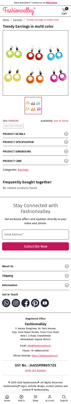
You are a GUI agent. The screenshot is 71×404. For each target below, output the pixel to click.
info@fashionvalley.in (39, 345)
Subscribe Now (35, 246)
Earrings (17, 19)
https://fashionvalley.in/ (45, 355)
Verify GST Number (35, 370)
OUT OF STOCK (13, 125)
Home (6, 19)
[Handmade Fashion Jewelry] (19, 10)
